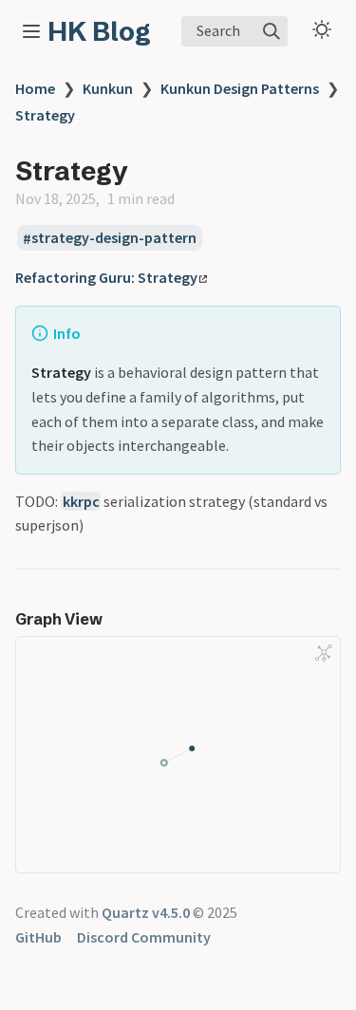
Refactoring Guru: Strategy (106, 277)
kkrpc (81, 501)
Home (35, 88)
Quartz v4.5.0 (146, 912)
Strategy (45, 114)
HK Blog (99, 31)
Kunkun (108, 88)
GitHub (38, 936)
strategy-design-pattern (114, 238)
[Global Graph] (323, 653)
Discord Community (144, 936)
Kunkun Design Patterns (239, 88)
